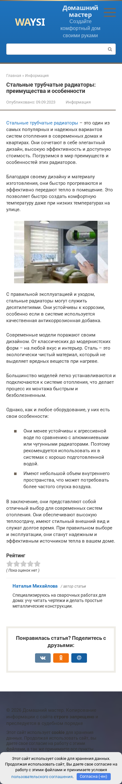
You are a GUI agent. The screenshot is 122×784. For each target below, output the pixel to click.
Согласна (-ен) (93, 776)
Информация (78, 102)
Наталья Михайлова (35, 586)
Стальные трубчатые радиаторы (42, 123)
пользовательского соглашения (42, 776)
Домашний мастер (80, 11)
